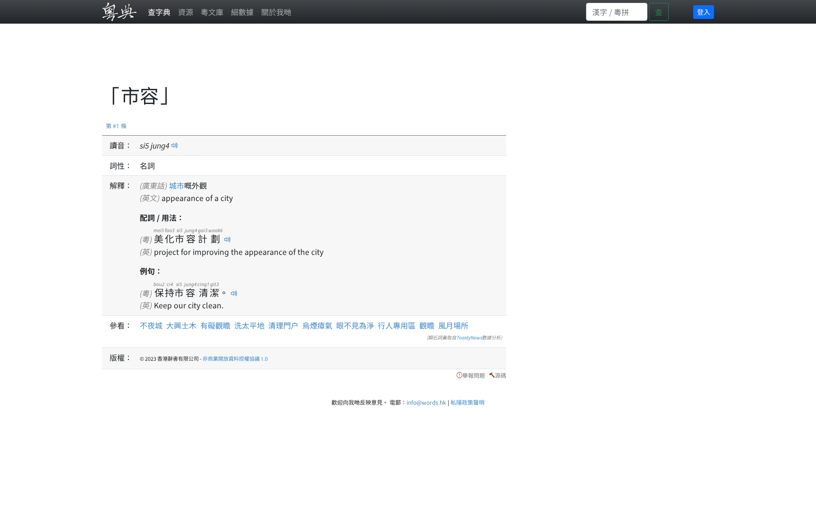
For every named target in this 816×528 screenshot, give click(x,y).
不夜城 (151, 325)
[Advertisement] (274, 59)
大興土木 (181, 325)
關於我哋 (276, 11)
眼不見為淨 (355, 325)
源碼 (500, 375)
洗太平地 (249, 325)
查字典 (159, 11)
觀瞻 (426, 325)
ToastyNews (469, 337)
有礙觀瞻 (215, 325)
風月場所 (453, 325)
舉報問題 (473, 375)
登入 (703, 12)
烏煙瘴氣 (317, 325)
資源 (185, 11)
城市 (176, 185)
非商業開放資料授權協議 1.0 (235, 358)
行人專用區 (397, 325)
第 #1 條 (116, 125)
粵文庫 (212, 11)
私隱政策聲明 (467, 402)
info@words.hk (426, 402)
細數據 (242, 11)
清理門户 (283, 325)
